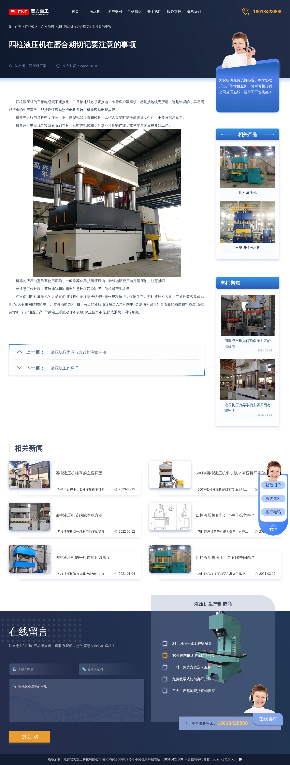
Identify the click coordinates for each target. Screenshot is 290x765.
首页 (75, 11)
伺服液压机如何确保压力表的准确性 (248, 343)
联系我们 (194, 11)
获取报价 (273, 485)
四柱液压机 (248, 193)
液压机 (95, 11)
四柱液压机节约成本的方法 (79, 515)
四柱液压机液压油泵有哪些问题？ (225, 557)
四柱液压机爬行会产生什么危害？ (225, 515)
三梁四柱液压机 (247, 248)
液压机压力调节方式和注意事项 (78, 352)
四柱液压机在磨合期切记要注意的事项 (84, 26)
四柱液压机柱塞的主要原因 (79, 473)
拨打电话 (273, 512)
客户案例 (115, 11)
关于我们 (154, 11)
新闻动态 (47, 26)
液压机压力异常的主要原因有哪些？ (248, 408)
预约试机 (273, 498)
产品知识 (134, 11)
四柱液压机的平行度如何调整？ (82, 557)
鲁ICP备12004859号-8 (118, 759)
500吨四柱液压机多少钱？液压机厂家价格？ (234, 473)
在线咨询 (268, 718)
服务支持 (174, 11)
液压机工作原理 (65, 368)
